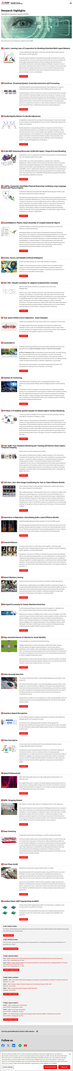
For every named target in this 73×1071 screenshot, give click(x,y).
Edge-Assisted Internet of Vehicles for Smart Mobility (24, 637)
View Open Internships (10, 948)
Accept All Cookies (50, 1067)
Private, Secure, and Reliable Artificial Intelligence (23, 258)
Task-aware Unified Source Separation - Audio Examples (25, 318)
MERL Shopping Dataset (12, 800)
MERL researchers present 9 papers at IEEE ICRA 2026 (22, 988)
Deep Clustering (9, 831)
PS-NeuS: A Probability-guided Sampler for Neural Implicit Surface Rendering (33, 411)
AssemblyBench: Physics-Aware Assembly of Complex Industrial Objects (31, 223)
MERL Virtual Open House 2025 (16, 1009)
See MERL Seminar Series (11, 970)
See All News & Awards (10, 994)
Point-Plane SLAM (10, 864)
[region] (36, 1061)
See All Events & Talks (10, 1019)
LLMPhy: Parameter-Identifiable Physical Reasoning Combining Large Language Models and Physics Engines (33, 187)
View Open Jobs (8, 935)
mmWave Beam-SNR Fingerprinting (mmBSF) (21, 901)
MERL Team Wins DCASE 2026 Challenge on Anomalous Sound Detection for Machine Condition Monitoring (38, 980)
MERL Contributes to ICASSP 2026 (17, 1005)
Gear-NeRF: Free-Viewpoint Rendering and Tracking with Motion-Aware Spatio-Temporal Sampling (33, 446)
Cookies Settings (8, 1067)
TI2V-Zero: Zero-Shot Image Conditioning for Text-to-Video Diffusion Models (34, 482)
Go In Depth (23, 76)
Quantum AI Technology (12, 378)
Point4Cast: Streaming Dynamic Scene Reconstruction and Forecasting (31, 83)
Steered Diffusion (10, 542)
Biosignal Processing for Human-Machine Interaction (24, 604)
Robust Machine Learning (13, 577)
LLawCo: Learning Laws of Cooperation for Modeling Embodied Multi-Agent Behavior (36, 48)
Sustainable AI (9, 343)
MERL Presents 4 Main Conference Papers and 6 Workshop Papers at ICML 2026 (29, 984)
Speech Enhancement (11, 773)
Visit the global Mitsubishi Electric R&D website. (18, 1031)
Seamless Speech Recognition (15, 713)
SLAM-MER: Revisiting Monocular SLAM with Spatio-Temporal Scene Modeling (34, 151)
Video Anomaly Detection (13, 674)
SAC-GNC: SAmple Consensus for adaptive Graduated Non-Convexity (30, 283)
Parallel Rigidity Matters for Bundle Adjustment (22, 116)
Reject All (64, 1067)
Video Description (10, 740)
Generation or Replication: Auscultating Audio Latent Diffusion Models (31, 517)
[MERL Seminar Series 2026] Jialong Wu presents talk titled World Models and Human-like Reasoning (34, 958)
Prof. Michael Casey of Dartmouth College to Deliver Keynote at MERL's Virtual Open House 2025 (34, 1014)
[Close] (70, 1054)
